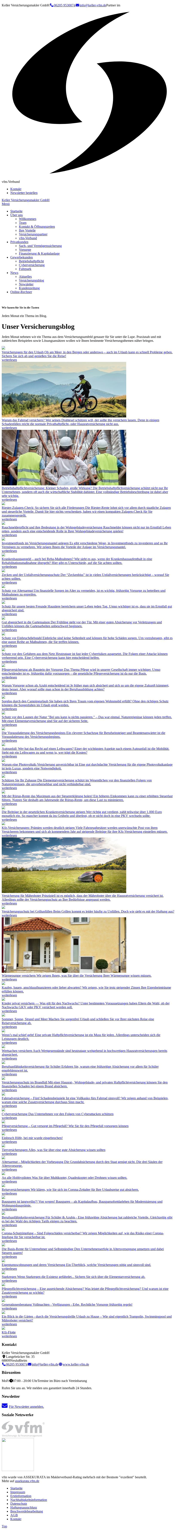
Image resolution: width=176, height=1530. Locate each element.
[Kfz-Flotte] (3, 1328)
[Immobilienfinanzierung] (3, 983)
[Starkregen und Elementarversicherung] (3, 1273)
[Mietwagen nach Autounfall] (3, 745)
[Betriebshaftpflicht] (64, 484)
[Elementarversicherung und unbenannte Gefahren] (3, 776)
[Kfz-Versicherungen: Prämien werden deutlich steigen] (3, 824)
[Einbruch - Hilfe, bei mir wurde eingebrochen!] (3, 1134)
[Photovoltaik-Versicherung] (3, 760)
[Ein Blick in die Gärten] (3, 1312)
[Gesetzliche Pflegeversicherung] (3, 1285)
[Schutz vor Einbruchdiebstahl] (3, 634)
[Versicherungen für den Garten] (3, 618)
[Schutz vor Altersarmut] (3, 587)
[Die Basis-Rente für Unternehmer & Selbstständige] (3, 1245)
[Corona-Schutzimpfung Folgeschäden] (3, 1229)
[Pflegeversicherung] (3, 666)
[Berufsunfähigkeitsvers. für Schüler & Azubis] (3, 1213)
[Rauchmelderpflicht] (3, 523)
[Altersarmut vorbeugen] (3, 1158)
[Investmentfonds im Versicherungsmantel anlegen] (3, 539)
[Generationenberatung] (3, 1300)
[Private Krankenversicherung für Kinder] (3, 999)
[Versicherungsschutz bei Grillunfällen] (3, 907)
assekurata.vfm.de (27, 1481)
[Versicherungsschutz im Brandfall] (3, 1078)
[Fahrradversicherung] (64, 416)
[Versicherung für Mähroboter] (64, 892)
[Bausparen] (3, 1198)
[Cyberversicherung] (3, 650)
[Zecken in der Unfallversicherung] (3, 571)
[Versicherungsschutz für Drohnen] (3, 1174)
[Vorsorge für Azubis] (3, 681)
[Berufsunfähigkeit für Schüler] (3, 1063)
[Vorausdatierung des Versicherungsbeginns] (3, 729)
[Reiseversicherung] (3, 1015)
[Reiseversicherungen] (3, 1186)
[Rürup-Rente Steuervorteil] (3, 792)
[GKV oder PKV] (3, 808)
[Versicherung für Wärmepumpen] (64, 972)
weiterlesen (9, 360)
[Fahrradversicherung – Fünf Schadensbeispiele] (3, 1094)
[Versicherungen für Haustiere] (3, 602)
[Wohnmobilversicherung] (3, 697)
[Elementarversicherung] (3, 713)
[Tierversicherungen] (3, 1146)
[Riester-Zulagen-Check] (3, 504)
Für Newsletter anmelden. (26, 1406)
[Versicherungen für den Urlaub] (3, 348)
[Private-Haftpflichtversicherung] (3, 1031)
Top (4, 1526)
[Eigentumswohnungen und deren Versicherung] (3, 1261)
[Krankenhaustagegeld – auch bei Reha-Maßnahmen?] (3, 555)
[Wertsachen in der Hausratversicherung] (3, 1047)
